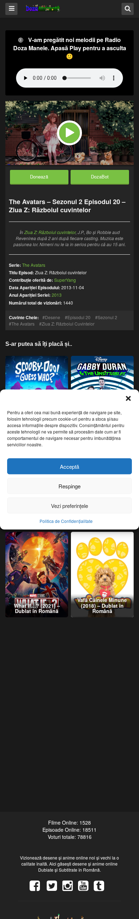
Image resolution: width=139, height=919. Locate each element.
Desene (52, 317)
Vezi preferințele (69, 505)
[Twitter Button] (54, 888)
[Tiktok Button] (101, 888)
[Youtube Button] (86, 888)
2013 (57, 295)
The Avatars (23, 324)
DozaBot (100, 176)
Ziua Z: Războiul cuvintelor (50, 232)
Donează (39, 176)
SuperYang (65, 280)
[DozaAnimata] (43, 8)
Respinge (69, 485)
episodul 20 (79, 317)
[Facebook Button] (37, 888)
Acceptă (69, 466)
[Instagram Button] (70, 888)
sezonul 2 (107, 317)
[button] (128, 398)
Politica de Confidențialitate (66, 521)
